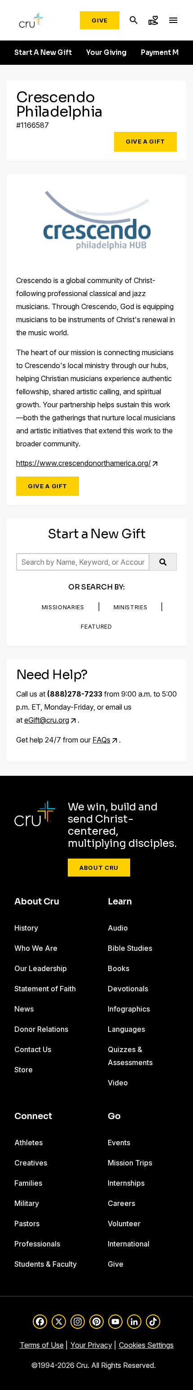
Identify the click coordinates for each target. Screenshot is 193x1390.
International (128, 1243)
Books (118, 968)
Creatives (30, 1162)
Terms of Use (42, 1345)
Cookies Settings (146, 1345)
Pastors (26, 1223)
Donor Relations (41, 1029)
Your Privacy (91, 1345)
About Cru (98, 867)
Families (28, 1183)
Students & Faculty (45, 1264)
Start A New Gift (43, 53)
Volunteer (124, 1223)
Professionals (37, 1243)
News (24, 1008)
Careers (121, 1203)
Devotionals (128, 988)
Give (100, 20)
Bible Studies (130, 948)
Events (119, 1142)
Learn (120, 901)
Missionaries (63, 607)
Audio (118, 927)
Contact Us (32, 1049)
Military (26, 1203)
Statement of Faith (45, 988)
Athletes (28, 1142)
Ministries (131, 607)
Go (114, 1116)
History (26, 927)
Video (118, 1082)
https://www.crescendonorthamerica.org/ (83, 463)
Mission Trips (130, 1162)
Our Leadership (40, 968)
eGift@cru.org (46, 719)
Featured (96, 626)
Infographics (129, 1008)
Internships (126, 1183)
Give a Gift (145, 141)
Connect (33, 1116)
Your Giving (106, 53)
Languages (126, 1029)
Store (23, 1069)
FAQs (101, 739)
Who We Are (35, 948)
